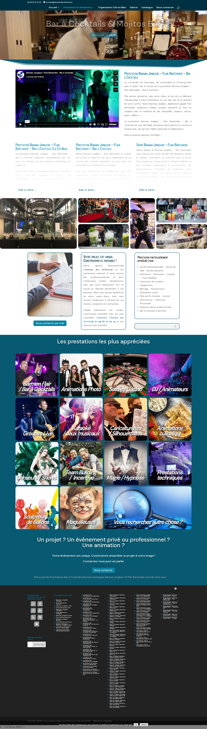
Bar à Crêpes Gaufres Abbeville (117, 595)
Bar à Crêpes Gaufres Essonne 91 (117, 680)
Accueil (53, 7)
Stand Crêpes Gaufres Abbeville (117, 598)
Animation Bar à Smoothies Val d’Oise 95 (143, 642)
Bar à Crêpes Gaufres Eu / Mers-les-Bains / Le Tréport (117, 631)
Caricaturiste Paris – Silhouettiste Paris (63, 630)
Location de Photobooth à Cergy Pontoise (90, 605)
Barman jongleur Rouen (62, 619)
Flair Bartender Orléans (61, 613)
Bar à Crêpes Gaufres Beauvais (117, 607)
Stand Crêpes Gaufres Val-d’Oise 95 (117, 706)
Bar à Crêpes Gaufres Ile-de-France (117, 639)
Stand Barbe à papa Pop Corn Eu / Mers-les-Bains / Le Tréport (144, 615)
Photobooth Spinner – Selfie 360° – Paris (171, 595)
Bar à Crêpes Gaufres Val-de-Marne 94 (117, 698)
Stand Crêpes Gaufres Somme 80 (117, 677)
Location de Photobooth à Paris (89, 627)
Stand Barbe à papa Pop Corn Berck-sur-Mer (144, 605)
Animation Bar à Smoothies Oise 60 (143, 645)
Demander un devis (104, 32)
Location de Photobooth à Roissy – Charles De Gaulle (91, 631)
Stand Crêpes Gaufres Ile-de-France (117, 641)
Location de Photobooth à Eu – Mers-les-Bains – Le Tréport (90, 619)
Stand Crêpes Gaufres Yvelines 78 (117, 671)
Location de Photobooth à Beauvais (91, 601)
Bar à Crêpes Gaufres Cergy (117, 619)
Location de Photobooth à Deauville (91, 612)
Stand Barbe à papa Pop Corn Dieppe (143, 611)
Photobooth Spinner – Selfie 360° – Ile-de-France (171, 611)
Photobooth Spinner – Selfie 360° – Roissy (171, 614)
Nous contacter (165, 7)
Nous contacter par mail (50, 323)
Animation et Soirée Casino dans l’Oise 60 (91, 669)
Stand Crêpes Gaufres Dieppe (117, 627)
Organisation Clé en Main (112, 7)
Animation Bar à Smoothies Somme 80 (144, 638)
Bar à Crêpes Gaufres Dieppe (117, 624)
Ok (136, 725)
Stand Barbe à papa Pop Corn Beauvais (143, 601)
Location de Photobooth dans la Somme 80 (90, 646)
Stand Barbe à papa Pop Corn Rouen (143, 621)
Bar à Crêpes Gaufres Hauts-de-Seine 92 (117, 686)
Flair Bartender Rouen (64, 622)
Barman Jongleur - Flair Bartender (103, 20)
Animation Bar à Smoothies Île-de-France (143, 635)
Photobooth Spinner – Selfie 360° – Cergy (171, 617)
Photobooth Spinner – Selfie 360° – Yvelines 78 (171, 607)
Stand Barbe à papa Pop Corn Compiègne (143, 608)
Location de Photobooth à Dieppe (90, 615)
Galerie (134, 7)
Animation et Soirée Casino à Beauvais (90, 663)
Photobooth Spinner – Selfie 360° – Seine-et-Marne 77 (171, 603)
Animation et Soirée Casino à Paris (90, 666)
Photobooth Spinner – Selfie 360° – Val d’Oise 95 (171, 599)
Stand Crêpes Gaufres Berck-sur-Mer (117, 616)
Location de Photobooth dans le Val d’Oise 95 (90, 650)
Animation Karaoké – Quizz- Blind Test (63, 627)
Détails (144, 725)
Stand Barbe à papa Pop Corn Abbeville (143, 595)
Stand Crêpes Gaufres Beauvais (117, 610)
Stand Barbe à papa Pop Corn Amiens (143, 598)
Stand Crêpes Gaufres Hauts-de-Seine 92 (117, 689)
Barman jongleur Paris (64, 615)
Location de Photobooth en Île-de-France (91, 624)
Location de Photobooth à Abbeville (91, 595)
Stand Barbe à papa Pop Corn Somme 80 (143, 628)
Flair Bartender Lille (63, 608)
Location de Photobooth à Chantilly (87, 609)
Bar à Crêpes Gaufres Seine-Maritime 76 (117, 656)
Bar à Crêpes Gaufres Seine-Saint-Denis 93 (117, 692)
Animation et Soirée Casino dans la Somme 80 (91, 673)
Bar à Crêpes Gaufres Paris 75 (117, 650)
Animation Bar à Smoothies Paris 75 (143, 631)
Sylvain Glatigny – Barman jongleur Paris (64, 624)
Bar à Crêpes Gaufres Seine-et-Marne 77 (117, 662)
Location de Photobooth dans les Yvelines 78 (90, 654)
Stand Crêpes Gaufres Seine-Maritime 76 (117, 659)
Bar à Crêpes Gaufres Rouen (117, 644)
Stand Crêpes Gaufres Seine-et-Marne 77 (117, 665)
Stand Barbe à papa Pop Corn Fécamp (143, 618)
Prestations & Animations (78, 7)
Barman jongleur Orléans (62, 610)
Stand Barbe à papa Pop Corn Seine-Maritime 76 (143, 625)
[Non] (203, 725)
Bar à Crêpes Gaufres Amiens (117, 601)
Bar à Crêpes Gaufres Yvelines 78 (117, 668)
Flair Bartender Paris (63, 617)
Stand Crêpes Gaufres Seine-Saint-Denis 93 (117, 695)
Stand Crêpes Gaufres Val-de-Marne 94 (117, 700)
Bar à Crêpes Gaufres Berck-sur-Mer (117, 613)
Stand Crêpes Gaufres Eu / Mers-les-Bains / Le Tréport (117, 635)
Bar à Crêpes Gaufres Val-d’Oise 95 (117, 703)
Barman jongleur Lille (63, 606)
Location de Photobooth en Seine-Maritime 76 (91, 642)
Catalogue (147, 7)
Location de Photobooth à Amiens (90, 598)
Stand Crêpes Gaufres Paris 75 (117, 653)
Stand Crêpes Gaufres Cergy (117, 622)
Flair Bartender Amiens (61, 603)
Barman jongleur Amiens (62, 600)
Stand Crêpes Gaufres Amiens (117, 604)
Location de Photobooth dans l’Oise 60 (89, 638)
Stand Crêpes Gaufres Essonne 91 (117, 683)
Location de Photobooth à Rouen (90, 634)
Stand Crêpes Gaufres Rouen (117, 647)
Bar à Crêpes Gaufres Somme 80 (117, 674)
